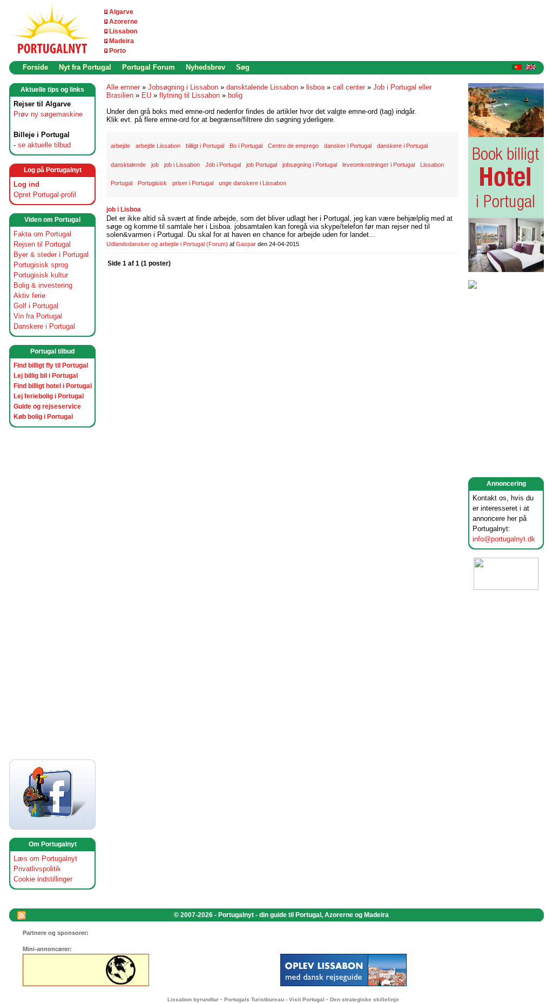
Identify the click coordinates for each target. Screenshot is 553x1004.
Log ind (26, 184)
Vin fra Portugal (38, 316)
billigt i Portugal (205, 146)
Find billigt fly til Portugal (51, 365)
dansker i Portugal (348, 146)
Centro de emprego (293, 146)
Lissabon (123, 31)
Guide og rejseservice (47, 406)
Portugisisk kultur (41, 275)
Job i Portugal (223, 164)
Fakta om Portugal (42, 234)
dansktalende (128, 164)
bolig (235, 95)
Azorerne (123, 21)
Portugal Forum (148, 67)
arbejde (120, 146)
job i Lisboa (123, 209)
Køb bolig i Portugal (43, 416)
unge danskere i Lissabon (252, 183)
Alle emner (123, 87)
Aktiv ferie (29, 295)
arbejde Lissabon (158, 146)
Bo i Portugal (246, 146)
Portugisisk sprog (41, 265)
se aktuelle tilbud (44, 145)
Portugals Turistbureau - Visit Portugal (274, 999)
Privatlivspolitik (37, 869)
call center (349, 87)
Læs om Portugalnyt (45, 858)
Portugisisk (152, 183)
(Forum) (217, 244)
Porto (117, 51)
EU (146, 95)
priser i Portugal (192, 183)
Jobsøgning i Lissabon (183, 87)
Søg (242, 67)
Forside (35, 67)
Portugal (121, 183)
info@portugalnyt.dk (504, 539)
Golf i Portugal (36, 306)
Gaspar (246, 244)
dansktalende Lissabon (262, 87)
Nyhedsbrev (205, 67)
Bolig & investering (43, 285)
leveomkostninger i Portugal (378, 164)
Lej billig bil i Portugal (46, 375)
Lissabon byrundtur (193, 999)
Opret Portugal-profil (45, 195)
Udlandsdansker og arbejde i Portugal (155, 244)
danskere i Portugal (402, 146)
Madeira (121, 41)
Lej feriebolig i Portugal (49, 396)
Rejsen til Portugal (42, 244)
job (155, 164)
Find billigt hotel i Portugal (53, 386)
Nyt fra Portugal (85, 67)
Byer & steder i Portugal (51, 254)
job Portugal (261, 164)
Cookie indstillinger (43, 879)
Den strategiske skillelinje (364, 999)
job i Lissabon (182, 164)
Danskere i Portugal (44, 326)
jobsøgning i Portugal (309, 164)
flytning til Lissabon (189, 95)
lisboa (315, 87)
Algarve (121, 12)
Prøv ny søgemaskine (48, 114)
